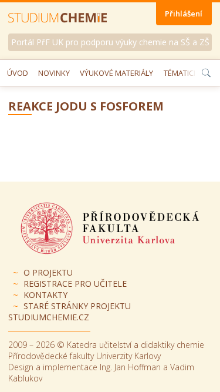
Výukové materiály (116, 73)
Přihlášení (183, 13)
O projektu (48, 272)
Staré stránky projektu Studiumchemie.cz (69, 311)
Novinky (54, 73)
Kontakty (45, 294)
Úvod (17, 73)
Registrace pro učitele (75, 283)
